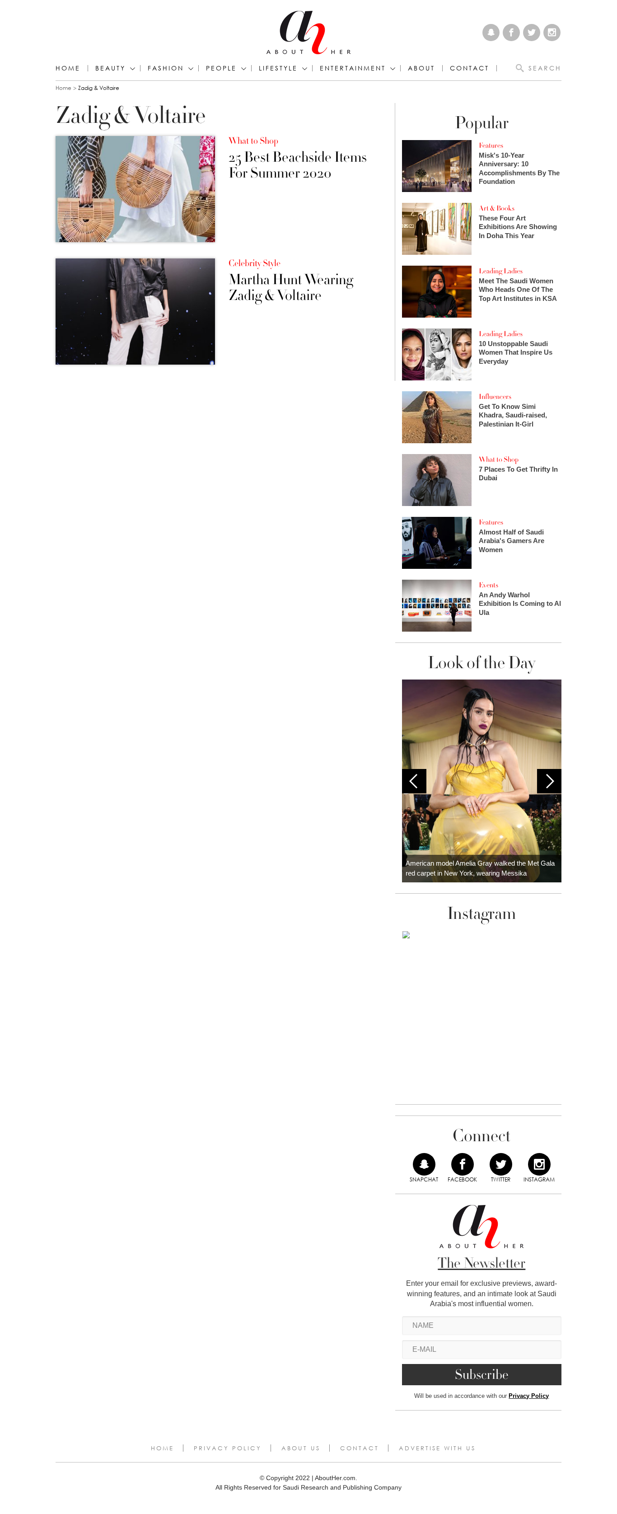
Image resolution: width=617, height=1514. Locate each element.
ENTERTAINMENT (353, 68)
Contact (359, 1448)
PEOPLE (221, 68)
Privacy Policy (529, 1395)
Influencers (495, 396)
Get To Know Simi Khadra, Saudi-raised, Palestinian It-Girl (513, 415)
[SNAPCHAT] (424, 1164)
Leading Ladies (501, 271)
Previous (414, 781)
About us (300, 1448)
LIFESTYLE (278, 68)
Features (491, 145)
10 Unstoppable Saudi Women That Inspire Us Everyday (515, 352)
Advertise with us (437, 1448)
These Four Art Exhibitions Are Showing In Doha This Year (518, 226)
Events (488, 585)
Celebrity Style (254, 263)
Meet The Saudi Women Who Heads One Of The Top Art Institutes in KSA (518, 289)
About (421, 68)
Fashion (166, 68)
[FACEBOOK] (462, 1164)
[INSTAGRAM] (539, 1164)
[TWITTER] (501, 1164)
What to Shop (253, 141)
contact (469, 68)
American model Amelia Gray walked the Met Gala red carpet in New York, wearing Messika (480, 868)
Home (68, 68)
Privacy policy (228, 1448)
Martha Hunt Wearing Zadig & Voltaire (291, 288)
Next (549, 781)
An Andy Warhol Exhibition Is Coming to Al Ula (520, 603)
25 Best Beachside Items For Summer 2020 (298, 165)
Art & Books (496, 208)
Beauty (110, 68)
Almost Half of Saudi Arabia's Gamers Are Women (511, 540)
